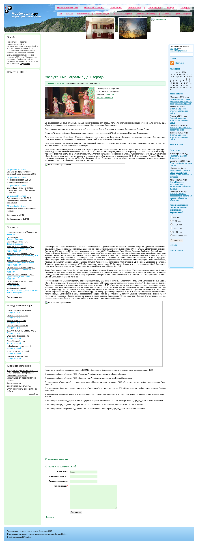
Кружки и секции (102, 14)
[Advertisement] (22, 122)
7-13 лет (177, 221)
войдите (174, 49)
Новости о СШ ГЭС (94, 7)
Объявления (154, 7)
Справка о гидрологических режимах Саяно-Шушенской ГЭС (21, 173)
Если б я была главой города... (20, 247)
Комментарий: (61, 486)
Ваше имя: (62, 472)
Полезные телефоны (122, 14)
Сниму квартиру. (14, 383)
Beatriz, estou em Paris (16, 321)
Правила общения (183, 14)
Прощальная (12, 237)
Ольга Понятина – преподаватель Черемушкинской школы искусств (180, 185)
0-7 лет (176, 217)
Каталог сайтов (83, 14)
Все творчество (14, 297)
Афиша (69, 14)
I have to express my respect (19, 310)
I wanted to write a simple (17, 315)
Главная (50, 83)
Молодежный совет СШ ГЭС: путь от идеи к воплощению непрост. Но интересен (181, 173)
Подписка (179, 63)
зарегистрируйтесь (178, 51)
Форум (170, 7)
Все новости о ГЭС (15, 215)
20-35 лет (177, 228)
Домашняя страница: (58, 481)
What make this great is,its (18, 336)
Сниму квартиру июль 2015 (19, 386)
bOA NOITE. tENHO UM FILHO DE (21, 331)
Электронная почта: (58, 476)
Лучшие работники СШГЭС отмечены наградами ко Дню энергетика (19, 200)
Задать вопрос (176, 144)
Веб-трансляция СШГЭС (18, 219)
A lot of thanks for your (16, 341)
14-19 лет (177, 225)
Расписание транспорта (146, 14)
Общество (60, 83)
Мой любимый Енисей (16, 288)
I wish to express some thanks (19, 346)
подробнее (33, 394)
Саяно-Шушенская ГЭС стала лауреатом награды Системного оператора (21, 190)
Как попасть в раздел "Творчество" (22, 232)
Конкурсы (185, 7)
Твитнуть (50, 517)
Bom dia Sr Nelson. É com (18, 356)
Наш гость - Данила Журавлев (178, 157)
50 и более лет (180, 236)
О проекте (166, 14)
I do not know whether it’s (17, 326)
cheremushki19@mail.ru (22, 537)
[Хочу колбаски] (165, 28)
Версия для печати (105, 97)
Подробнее (25, 64)
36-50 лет (177, 232)
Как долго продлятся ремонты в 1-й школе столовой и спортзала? (22, 372)
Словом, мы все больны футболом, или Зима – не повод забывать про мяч (181, 101)
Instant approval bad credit (18, 351)
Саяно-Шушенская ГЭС (17, 242)
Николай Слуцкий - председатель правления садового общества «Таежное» (181, 197)
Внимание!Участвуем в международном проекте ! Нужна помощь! (21, 378)
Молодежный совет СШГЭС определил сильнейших (19, 181)
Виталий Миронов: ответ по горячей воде (181, 129)
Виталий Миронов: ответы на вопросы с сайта (179, 111)
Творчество (116, 7)
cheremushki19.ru (60, 534)
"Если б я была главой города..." (21, 267)
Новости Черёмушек (67, 7)
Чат (60, 14)
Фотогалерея (134, 7)
